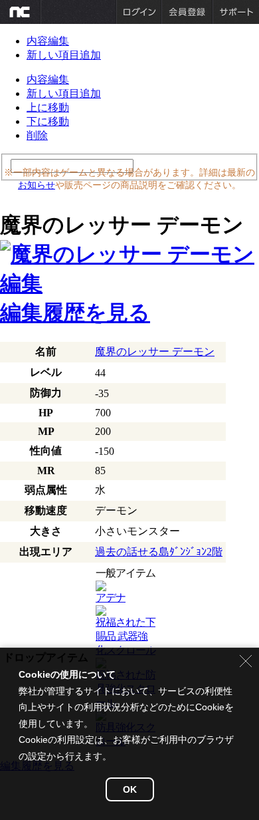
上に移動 (48, 107)
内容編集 (48, 41)
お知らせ (36, 185)
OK (130, 789)
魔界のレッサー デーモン (155, 351)
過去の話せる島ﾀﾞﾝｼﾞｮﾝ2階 (158, 551)
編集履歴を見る (75, 313)
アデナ (111, 597)
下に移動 (48, 121)
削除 (37, 135)
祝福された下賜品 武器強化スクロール (125, 636)
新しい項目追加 (64, 55)
